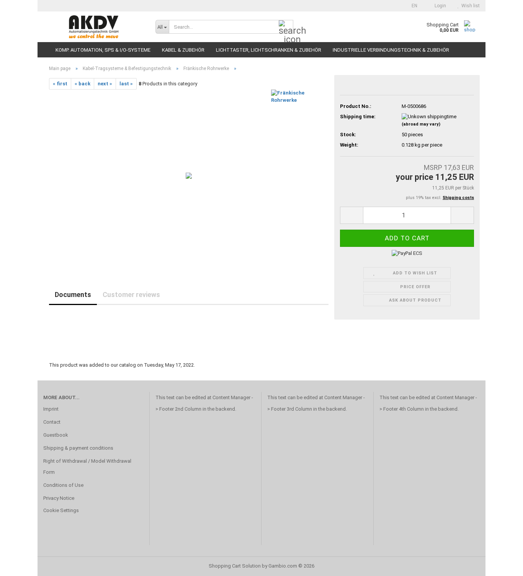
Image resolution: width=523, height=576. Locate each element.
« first (60, 83)
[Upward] (501, 564)
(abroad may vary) (421, 124)
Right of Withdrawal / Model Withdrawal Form (87, 466)
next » (105, 83)
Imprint (51, 409)
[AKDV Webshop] (93, 26)
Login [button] (439, 5)
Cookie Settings (61, 510)
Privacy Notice (58, 498)
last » (126, 83)
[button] (412, 5)
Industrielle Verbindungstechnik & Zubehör (391, 50)
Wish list (469, 5)
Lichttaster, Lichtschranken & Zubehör (268, 50)
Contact (51, 422)
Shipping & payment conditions (78, 448)
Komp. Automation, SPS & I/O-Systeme (103, 50)
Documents (73, 294)
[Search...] (286, 27)
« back (82, 83)
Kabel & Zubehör (183, 50)
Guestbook (55, 435)
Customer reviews (131, 294)
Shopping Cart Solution (235, 566)
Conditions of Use (63, 485)
